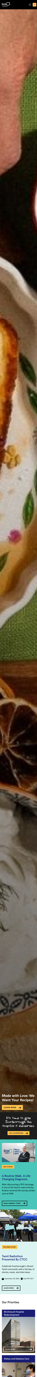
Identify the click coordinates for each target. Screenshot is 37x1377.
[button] (32, 5)
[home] (7, 4)
